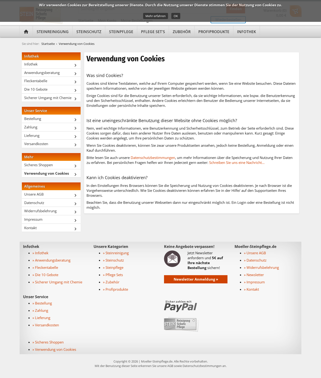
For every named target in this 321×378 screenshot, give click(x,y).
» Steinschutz (113, 260)
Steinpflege (121, 31)
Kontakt (51, 228)
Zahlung (51, 128)
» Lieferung (41, 317)
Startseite (48, 44)
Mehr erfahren (155, 16)
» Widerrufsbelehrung (261, 267)
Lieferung (51, 136)
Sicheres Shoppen (51, 165)
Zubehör (182, 31)
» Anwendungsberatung (51, 260)
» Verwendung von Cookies (54, 349)
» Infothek (40, 253)
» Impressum (254, 282)
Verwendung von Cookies (76, 44)
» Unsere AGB (255, 253)
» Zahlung (40, 310)
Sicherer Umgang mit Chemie (51, 98)
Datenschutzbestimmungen (153, 157)
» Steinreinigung (116, 253)
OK (176, 16)
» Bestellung (42, 303)
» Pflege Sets (113, 274)
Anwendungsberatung (51, 73)
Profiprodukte (213, 31)
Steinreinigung (53, 31)
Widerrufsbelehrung (51, 211)
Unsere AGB (51, 195)
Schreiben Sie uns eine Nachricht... (237, 162)
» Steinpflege (113, 267)
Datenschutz (51, 203)
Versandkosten (51, 144)
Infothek (246, 31)
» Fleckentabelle (45, 267)
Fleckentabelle (51, 81)
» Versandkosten (45, 325)
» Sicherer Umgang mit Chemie (57, 282)
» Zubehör (111, 282)
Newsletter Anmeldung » (196, 279)
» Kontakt (251, 289)
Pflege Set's (153, 31)
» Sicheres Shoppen (48, 342)
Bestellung (51, 119)
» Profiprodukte (115, 289)
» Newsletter (254, 274)
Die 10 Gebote (51, 90)
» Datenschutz (255, 260)
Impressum (51, 220)
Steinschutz (88, 31)
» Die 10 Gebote (45, 274)
